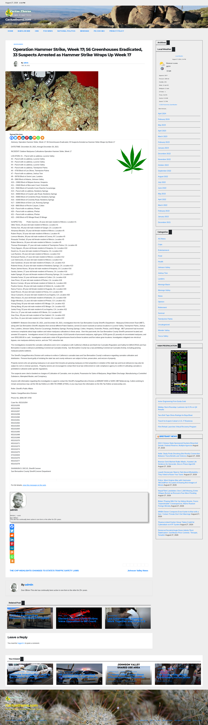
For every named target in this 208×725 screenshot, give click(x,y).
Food (160, 256)
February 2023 (164, 142)
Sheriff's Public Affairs (128, 625)
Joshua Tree (163, 273)
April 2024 (162, 113)
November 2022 (164, 159)
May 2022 (162, 194)
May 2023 (162, 125)
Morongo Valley (164, 290)
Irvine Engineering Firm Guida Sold (172, 401)
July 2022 (162, 182)
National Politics (66, 31)
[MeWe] (30, 138)
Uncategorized (18, 44)
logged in (21, 643)
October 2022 (163, 165)
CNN (37, 31)
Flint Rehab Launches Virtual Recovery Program (177, 427)
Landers (161, 279)
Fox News (48, 31)
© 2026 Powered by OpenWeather (168, 104)
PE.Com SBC (99, 31)
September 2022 (164, 171)
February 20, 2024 (66, 681)
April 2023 (162, 131)
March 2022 (162, 205)
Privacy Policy (117, 31)
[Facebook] (12, 138)
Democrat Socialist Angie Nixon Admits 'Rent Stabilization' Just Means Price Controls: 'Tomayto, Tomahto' (178, 532)
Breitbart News (168, 436)
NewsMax (84, 31)
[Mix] (34, 138)
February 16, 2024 (115, 681)
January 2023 (163, 148)
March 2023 (162, 136)
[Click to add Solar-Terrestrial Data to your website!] (179, 372)
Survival (30, 612)
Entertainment (163, 250)
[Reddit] (19, 138)
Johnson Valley (164, 267)
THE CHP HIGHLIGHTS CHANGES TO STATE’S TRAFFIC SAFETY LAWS (44, 570)
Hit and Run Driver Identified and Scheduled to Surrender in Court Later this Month (78, 677)
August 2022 (163, 176)
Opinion (71, 615)
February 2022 (164, 211)
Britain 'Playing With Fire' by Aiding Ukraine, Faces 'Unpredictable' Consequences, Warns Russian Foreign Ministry (178, 503)
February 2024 (164, 119)
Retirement (162, 307)
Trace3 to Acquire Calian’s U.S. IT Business (175, 421)
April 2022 (162, 199)
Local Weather (179, 56)
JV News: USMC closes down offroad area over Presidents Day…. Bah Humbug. (126, 677)
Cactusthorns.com (18, 19)
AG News (162, 239)
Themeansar (43, 720)
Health (12, 612)
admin (26, 63)
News (65, 615)
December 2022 (164, 154)
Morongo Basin (21, 612)
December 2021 (164, 222)
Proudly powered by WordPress (15, 720)
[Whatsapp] (38, 138)
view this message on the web (34, 485)
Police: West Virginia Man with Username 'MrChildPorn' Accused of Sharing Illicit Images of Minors (177, 482)
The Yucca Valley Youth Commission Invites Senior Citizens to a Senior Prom (173, 677)
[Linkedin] (23, 138)
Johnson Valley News (138, 570)
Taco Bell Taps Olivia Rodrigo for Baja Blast (175, 415)
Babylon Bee (24, 31)
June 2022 (162, 188)
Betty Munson (131, 681)
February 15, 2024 (165, 681)
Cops (60, 615)
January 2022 (163, 217)
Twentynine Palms (165, 319)
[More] (42, 138)
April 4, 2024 (15, 681)
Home (10, 31)
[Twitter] (15, 138)
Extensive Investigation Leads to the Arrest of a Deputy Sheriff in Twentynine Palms (29, 677)
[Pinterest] (27, 138)
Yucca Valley (163, 336)
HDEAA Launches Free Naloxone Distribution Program (29, 617)
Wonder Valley (164, 330)
